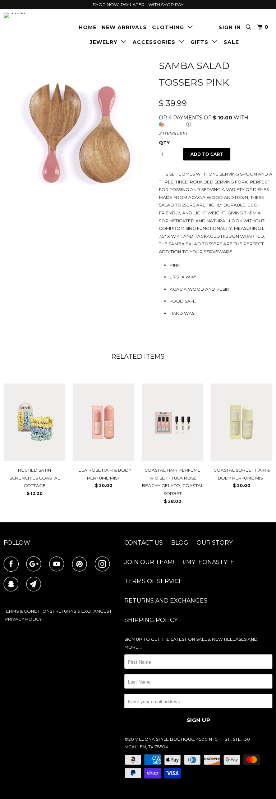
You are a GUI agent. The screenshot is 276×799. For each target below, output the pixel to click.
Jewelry (105, 42)
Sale (231, 42)
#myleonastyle (208, 562)
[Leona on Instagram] (104, 564)
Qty (164, 142)
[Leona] (26, 15)
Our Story (215, 542)
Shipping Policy (151, 620)
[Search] (249, 27)
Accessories (156, 42)
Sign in (229, 27)
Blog (179, 542)
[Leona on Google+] (35, 564)
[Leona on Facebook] (13, 564)
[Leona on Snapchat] (13, 584)
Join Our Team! (149, 562)
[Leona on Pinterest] (81, 564)
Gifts (201, 42)
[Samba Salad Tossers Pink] (78, 130)
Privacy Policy (23, 619)
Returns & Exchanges (82, 611)
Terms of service (153, 581)
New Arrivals (124, 27)
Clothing (170, 27)
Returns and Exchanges (165, 600)
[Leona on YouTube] (58, 564)
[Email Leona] (35, 584)
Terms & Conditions (28, 611)
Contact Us (143, 542)
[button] (215, 121)
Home (88, 27)
